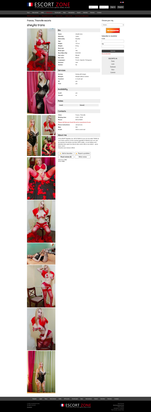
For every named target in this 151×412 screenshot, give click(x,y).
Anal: (59, 83)
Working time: (62, 117)
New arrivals (35, 12)
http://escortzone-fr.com (118, 405)
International (71, 12)
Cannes (112, 72)
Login (40, 398)
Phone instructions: (64, 124)
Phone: (60, 119)
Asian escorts (59, 16)
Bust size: (61, 48)
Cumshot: (61, 79)
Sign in (113, 7)
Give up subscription (106, 53)
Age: (59, 41)
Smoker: (60, 64)
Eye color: (61, 57)
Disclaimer (29, 407)
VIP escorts (49, 12)
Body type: (61, 50)
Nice (112, 69)
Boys (64, 12)
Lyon (112, 64)
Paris (112, 61)
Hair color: (61, 55)
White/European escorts (33, 16)
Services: (61, 62)
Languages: (61, 60)
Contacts (99, 12)
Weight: (60, 46)
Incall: (60, 93)
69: (59, 81)
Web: (59, 127)
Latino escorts (68, 16)
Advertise (85, 12)
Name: (60, 34)
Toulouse (113, 66)
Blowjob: (60, 76)
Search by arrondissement (81, 16)
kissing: (60, 74)
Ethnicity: (61, 36)
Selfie (42, 12)
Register (120, 7)
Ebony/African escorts (47, 16)
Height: (60, 43)
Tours (28, 12)
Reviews (92, 12)
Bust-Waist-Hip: (62, 53)
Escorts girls (58, 12)
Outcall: (60, 95)
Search (78, 12)
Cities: (60, 115)
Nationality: (61, 38)
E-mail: (60, 129)
